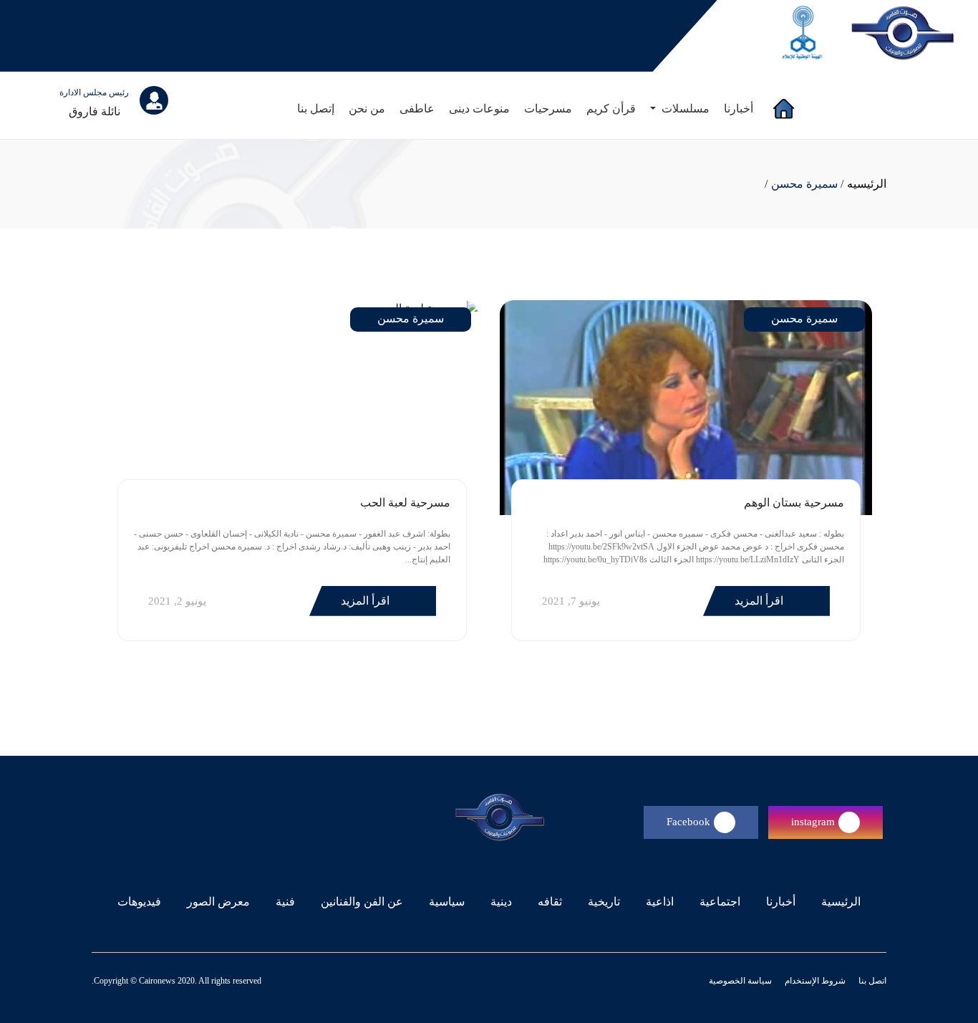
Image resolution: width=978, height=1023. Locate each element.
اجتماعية (719, 901)
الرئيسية (838, 901)
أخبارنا (738, 108)
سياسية (447, 901)
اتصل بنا (871, 981)
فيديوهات (139, 901)
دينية (501, 901)
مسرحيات (548, 108)
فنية (285, 901)
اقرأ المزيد (760, 601)
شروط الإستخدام (814, 981)
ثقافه (550, 901)
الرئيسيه (866, 184)
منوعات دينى (479, 108)
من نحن (367, 108)
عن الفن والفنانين (362, 901)
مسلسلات (684, 108)
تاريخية (604, 901)
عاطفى (417, 108)
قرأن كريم (611, 108)
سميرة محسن (804, 184)
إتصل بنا (315, 108)
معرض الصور (218, 901)
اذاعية (660, 901)
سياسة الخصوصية (740, 981)
